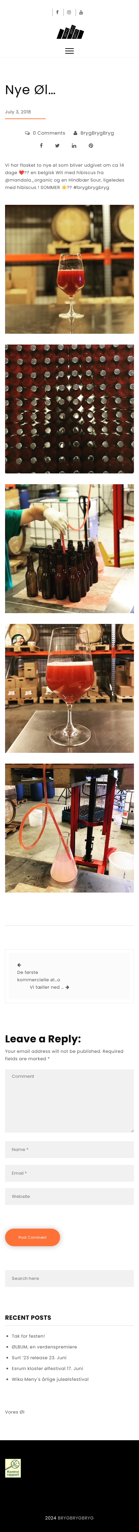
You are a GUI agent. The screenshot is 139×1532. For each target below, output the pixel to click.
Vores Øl (15, 1412)
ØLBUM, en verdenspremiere (44, 1347)
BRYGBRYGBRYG (76, 1518)
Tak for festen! (28, 1336)
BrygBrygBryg (97, 133)
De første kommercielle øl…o (38, 976)
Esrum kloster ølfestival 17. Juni (47, 1368)
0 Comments (49, 133)
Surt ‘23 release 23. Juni (39, 1358)
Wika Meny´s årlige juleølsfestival (50, 1379)
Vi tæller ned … (47, 987)
